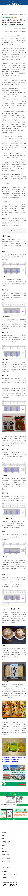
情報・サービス (6, 835)
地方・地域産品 (6, 858)
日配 (12, 17)
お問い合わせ (5, 871)
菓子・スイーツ (6, 848)
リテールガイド (5, 877)
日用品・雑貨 (5, 854)
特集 (8, 17)
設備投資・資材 (6, 841)
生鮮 (3, 838)
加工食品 (4, 17)
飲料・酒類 (5, 851)
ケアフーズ (5, 845)
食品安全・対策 (6, 861)
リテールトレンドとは (7, 867)
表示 (15, 230)
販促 (15, 17)
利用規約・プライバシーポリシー (10, 874)
